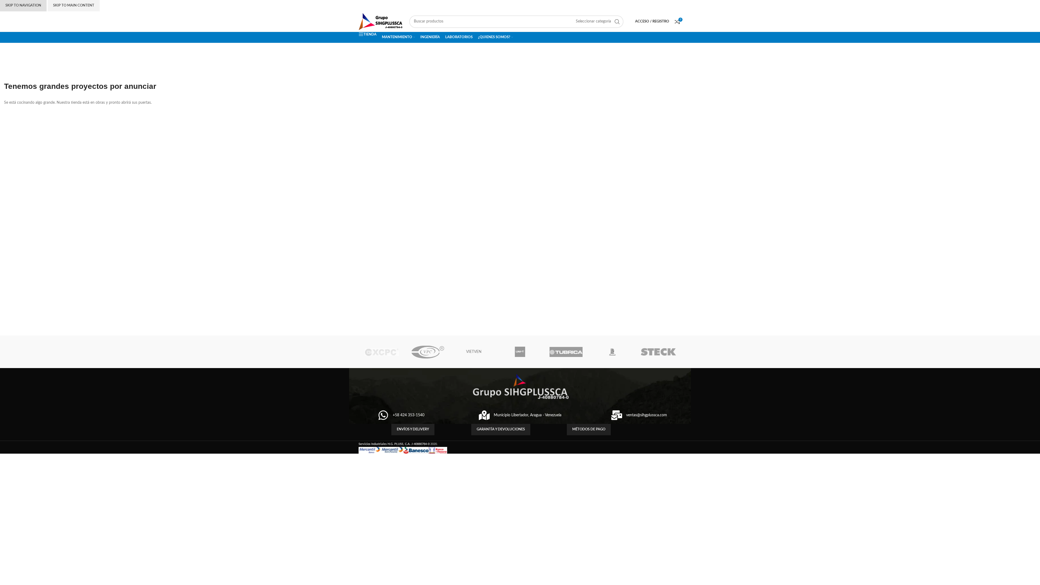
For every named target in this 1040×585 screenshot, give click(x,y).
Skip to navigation (23, 5)
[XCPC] (382, 351)
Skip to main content (73, 5)
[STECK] (658, 351)
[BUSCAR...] (617, 21)
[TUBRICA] (566, 351)
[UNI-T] (520, 351)
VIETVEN (474, 352)
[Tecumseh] (612, 351)
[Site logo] (381, 21)
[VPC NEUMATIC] (428, 351)
